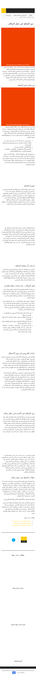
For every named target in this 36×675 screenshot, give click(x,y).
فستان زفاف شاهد (18, 588)
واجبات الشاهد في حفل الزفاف (22, 523)
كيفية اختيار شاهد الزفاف (18, 624)
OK (14, 672)
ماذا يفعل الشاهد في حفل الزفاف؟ (21, 521)
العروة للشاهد (18, 661)
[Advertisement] (18, 46)
